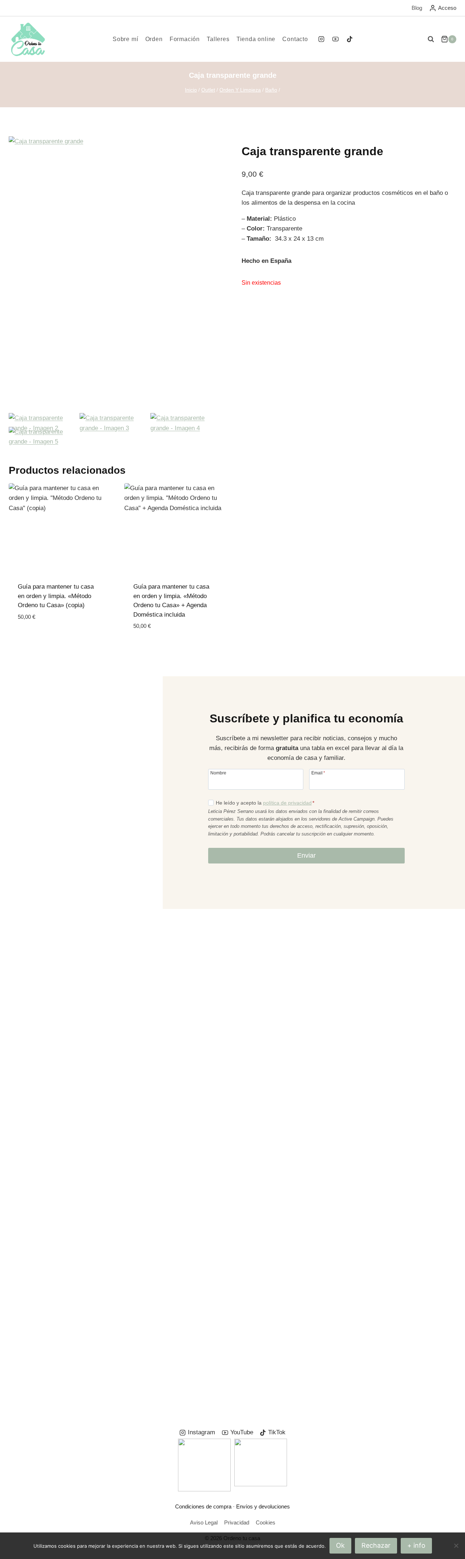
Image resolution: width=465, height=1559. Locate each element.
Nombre (218, 772)
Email (318, 772)
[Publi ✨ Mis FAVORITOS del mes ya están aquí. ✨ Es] (37, 1012)
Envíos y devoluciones (263, 1506)
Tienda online (255, 39)
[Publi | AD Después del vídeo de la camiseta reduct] (271, 1046)
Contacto (295, 39)
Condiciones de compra (203, 1506)
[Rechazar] (456, 1545)
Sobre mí (125, 39)
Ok (340, 1545)
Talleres (218, 39)
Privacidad (236, 1522)
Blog (417, 8)
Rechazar (376, 1545)
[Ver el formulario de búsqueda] (430, 39)
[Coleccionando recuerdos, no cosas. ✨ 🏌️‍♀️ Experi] (349, 992)
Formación (185, 39)
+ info (416, 1545)
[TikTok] (350, 39)
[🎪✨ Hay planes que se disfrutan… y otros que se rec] (193, 1096)
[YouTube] (335, 39)
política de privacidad (287, 803)
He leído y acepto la (265, 803)
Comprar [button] (32, 638)
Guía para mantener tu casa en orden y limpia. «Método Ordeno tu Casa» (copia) (56, 596)
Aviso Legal (204, 1522)
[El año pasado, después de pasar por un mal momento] (428, 1160)
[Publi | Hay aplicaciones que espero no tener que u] (115, 1091)
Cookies (265, 1522)
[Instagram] (321, 39)
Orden (154, 39)
